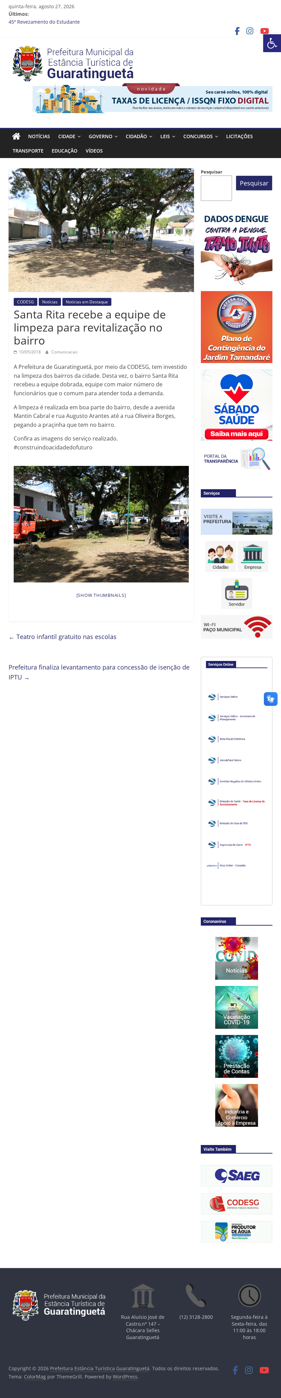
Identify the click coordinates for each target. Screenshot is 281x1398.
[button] (272, 43)
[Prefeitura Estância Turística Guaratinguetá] (16, 136)
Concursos (198, 136)
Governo (100, 136)
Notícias (39, 136)
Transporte (28, 150)
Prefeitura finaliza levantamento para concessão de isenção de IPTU (99, 672)
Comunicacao (64, 352)
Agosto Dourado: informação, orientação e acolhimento (72, 22)
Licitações (239, 136)
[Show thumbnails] (101, 595)
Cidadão (136, 136)
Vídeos (94, 150)
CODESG (25, 302)
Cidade (66, 136)
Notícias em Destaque (87, 302)
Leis (165, 136)
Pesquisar (211, 172)
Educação (64, 150)
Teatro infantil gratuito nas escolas (63, 636)
